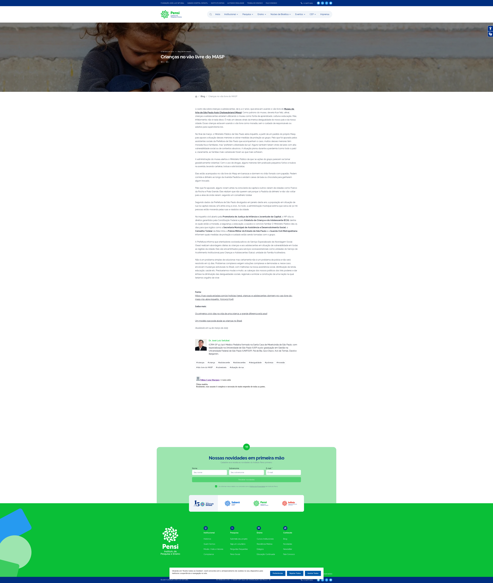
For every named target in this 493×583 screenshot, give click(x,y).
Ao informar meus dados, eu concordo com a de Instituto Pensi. (248, 486)
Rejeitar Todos (295, 573)
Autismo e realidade (235, 3)
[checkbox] (216, 486)
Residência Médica (264, 544)
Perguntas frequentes (239, 549)
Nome (194, 468)
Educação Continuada (266, 554)
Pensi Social (235, 554)
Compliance (209, 554)
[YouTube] (330, 3)
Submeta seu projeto (239, 539)
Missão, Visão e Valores (213, 549)
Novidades (287, 544)
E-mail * (269, 468)
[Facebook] (327, 3)
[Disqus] (246, 408)
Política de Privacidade (257, 486)
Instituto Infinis (217, 3)
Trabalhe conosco (255, 3)
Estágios (260, 549)
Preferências (278, 573)
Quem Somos (209, 544)
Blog (203, 96)
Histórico (207, 539)
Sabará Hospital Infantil (197, 3)
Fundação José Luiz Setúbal (172, 3)
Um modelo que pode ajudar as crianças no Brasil (218, 321)
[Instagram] (318, 3)
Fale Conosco (289, 554)
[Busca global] (210, 14)
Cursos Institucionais (265, 539)
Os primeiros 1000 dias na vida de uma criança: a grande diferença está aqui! (231, 313)
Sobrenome (234, 468)
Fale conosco (271, 3)
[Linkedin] (322, 3)
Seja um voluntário (237, 544)
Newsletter (287, 549)
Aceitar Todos (312, 573)
